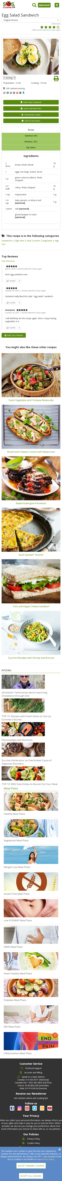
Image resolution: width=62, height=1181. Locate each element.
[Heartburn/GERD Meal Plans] (31, 935)
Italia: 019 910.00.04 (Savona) (33, 1088)
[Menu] (57, 5)
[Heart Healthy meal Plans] (31, 961)
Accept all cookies (31, 1176)
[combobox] (31, 20)
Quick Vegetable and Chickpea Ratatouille (31, 400)
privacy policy (48, 1159)
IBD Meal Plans (12, 1026)
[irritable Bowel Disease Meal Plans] (31, 1014)
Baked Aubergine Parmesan (31, 503)
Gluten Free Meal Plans (17, 893)
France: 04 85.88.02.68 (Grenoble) (33, 1085)
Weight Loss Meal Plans (17, 867)
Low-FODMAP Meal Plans (18, 920)
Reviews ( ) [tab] (31, 141)
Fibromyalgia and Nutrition (17, 740)
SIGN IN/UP (44, 5)
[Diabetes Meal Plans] (31, 988)
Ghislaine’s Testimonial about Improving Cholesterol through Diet (24, 694)
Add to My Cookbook (32, 102)
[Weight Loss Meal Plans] (31, 855)
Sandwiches (7, 240)
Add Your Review (15, 335)
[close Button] (59, 1149)
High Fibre (20, 240)
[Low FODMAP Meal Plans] (31, 908)
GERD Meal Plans (13, 946)
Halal (29, 240)
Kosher (37, 240)
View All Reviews (8, 261)
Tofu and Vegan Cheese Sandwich (31, 606)
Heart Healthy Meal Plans (18, 973)
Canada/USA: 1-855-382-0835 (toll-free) (33, 1082)
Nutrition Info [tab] (31, 135)
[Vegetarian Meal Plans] (31, 828)
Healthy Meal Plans (14, 813)
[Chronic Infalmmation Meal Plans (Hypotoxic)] (31, 1041)
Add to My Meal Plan (32, 108)
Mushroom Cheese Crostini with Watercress (31, 451)
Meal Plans (11, 788)
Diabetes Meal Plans (15, 1000)
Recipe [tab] (31, 129)
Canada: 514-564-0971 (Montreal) (33, 1079)
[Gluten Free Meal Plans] (31, 881)
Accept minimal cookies (31, 1165)
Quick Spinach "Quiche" (31, 554)
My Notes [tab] (31, 147)
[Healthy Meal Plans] (31, 802)
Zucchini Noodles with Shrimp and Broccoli (31, 657)
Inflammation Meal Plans (18, 1053)
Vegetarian (47, 240)
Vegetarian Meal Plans (16, 840)
